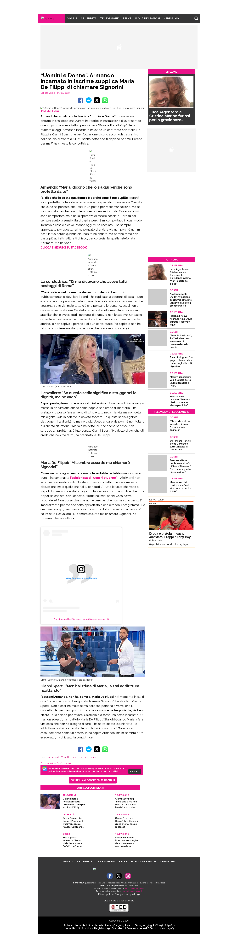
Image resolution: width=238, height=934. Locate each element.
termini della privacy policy (133, 467)
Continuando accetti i (120, 467)
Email (92, 460)
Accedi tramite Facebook (121, 489)
